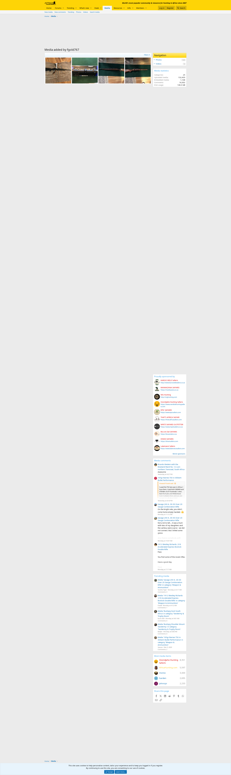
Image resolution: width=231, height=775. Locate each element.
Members (140, 8)
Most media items (162, 656)
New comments (60, 12)
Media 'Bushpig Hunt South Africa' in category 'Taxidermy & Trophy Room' (171, 613)
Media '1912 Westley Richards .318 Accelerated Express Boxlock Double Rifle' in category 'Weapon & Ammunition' (171, 599)
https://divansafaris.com (169, 441)
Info (129, 8)
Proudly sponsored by (164, 376)
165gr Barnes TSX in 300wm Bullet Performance (169, 478)
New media (49, 12)
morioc (162, 672)
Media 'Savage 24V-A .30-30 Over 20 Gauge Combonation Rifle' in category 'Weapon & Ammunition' (170, 584)
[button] (63, 8)
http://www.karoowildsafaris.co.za (173, 383)
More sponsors (179, 453)
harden (162, 678)
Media (107, 8)
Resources (118, 8)
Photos (78, 12)
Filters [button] (146, 55)
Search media (94, 12)
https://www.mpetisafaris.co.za (172, 427)
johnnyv (163, 683)
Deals (96, 8)
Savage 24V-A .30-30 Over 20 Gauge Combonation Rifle (170, 505)
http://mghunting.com (169, 397)
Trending (70, 8)
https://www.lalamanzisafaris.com (173, 448)
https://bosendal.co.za (169, 434)
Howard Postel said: (166, 483)
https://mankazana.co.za (169, 390)
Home (48, 8)
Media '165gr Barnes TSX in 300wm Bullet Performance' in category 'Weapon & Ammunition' (170, 641)
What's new (84, 8)
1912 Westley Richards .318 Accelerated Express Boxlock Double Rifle (169, 547)
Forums (58, 8)
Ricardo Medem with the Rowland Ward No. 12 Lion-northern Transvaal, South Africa (171, 467)
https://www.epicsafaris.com (171, 412)
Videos (85, 12)
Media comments (162, 460)
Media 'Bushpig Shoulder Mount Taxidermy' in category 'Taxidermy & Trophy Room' (171, 626)
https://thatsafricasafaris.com (171, 420)
